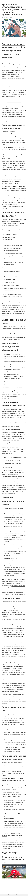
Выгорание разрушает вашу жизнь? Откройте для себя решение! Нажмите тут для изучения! (13, 51)
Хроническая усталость (8, 86)
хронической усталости (14, 102)
